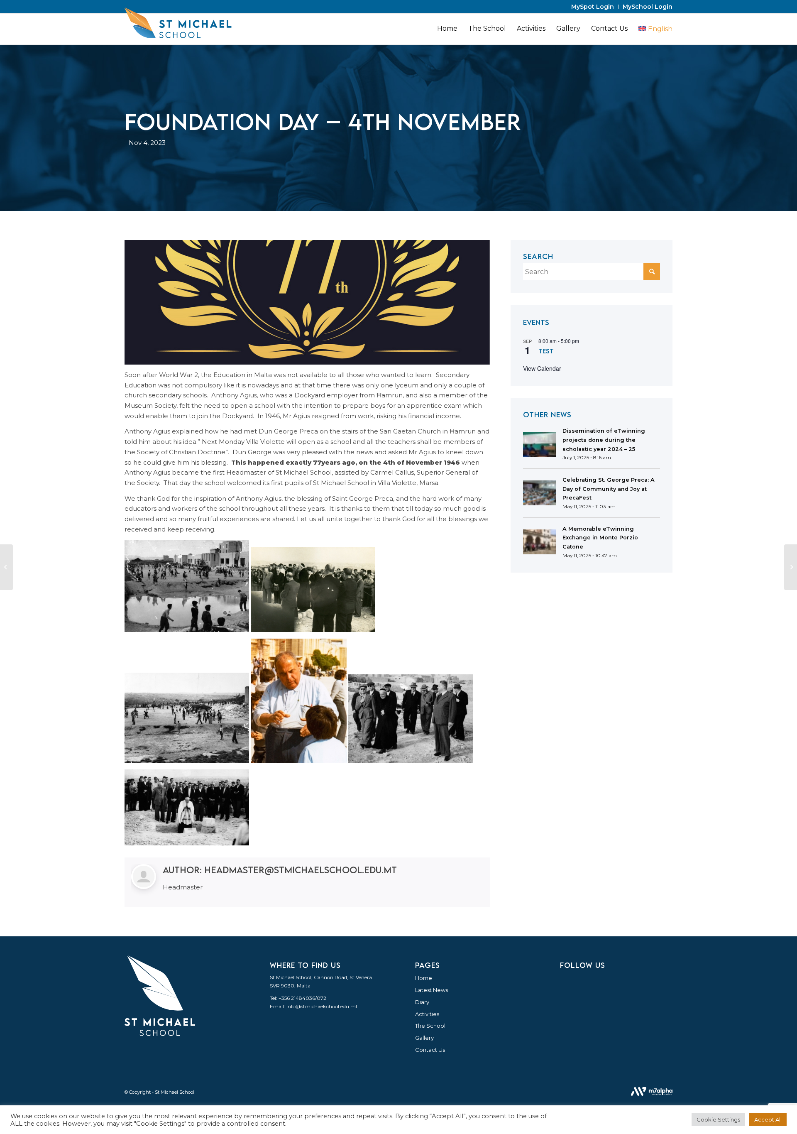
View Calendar (542, 368)
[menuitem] (593, 7)
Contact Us (430, 1049)
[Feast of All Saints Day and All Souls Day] (6, 567)
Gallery (424, 1037)
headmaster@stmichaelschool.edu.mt (300, 869)
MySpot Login (592, 6)
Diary (422, 1002)
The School (430, 1025)
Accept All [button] (768, 1119)
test (546, 351)
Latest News (431, 990)
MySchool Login (647, 6)
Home (423, 978)
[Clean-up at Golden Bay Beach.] (790, 567)
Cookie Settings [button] (718, 1119)
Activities (427, 1014)
